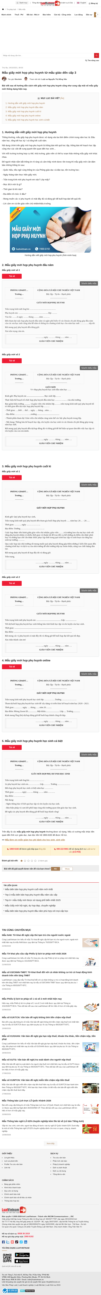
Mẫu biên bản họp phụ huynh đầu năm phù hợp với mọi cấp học (36, 911)
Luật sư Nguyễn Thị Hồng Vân (54, 79)
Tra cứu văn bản (59, 1158)
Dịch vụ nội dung (59, 1171)
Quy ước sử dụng (11, 1191)
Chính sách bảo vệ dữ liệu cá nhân (18, 1197)
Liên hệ (7, 1168)
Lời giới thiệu (9, 1158)
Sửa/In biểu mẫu (88, 283)
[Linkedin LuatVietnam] (25, 1242)
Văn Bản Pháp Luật (9, 1285)
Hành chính (6, 15)
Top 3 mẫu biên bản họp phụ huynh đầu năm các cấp (31, 895)
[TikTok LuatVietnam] (16, 1242)
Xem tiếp (50, 1143)
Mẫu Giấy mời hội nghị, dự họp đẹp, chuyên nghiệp (30, 905)
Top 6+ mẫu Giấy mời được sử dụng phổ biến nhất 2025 (33, 900)
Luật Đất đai (39, 1285)
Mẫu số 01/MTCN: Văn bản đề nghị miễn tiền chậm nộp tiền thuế (35, 1080)
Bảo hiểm (47, 15)
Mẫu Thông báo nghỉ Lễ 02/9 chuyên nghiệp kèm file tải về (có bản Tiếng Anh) (43, 1121)
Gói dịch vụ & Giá (66, 3)
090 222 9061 (63, 849)
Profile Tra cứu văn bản (13, 1164)
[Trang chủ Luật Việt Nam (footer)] (50, 1210)
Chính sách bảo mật (12, 1194)
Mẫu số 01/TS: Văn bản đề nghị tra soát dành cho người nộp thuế (36, 1059)
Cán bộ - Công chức (62, 15)
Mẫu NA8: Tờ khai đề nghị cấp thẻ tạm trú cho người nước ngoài (36, 935)
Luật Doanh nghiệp (26, 1285)
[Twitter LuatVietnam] (21, 1242)
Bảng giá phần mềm (12, 1184)
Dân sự (89, 15)
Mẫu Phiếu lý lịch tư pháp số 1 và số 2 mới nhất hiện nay (32, 999)
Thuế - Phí (19, 15)
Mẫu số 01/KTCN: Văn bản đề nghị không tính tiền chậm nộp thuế (36, 1017)
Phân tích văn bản (60, 1161)
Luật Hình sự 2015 (53, 1285)
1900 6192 (14, 849)
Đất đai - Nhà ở (33, 15)
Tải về (12, 276)
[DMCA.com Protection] (27, 1292)
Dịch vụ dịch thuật (60, 1168)
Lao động (79, 15)
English (83, 3)
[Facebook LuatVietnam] (3, 1242)
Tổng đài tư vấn (59, 1174)
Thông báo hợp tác (11, 1201)
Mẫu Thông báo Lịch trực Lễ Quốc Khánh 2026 (26, 1100)
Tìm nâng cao (93, 60)
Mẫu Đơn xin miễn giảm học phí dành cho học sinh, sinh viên (35, 840)
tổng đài (42, 849)
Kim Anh (18, 79)
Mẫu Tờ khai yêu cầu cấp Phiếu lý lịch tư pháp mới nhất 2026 (34, 953)
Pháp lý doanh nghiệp (61, 1164)
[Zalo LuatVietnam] (7, 1242)
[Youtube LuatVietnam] (12, 1242)
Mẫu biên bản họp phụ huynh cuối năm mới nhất (29, 889)
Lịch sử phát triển (11, 1161)
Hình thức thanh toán (12, 1187)
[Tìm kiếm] (96, 55)
